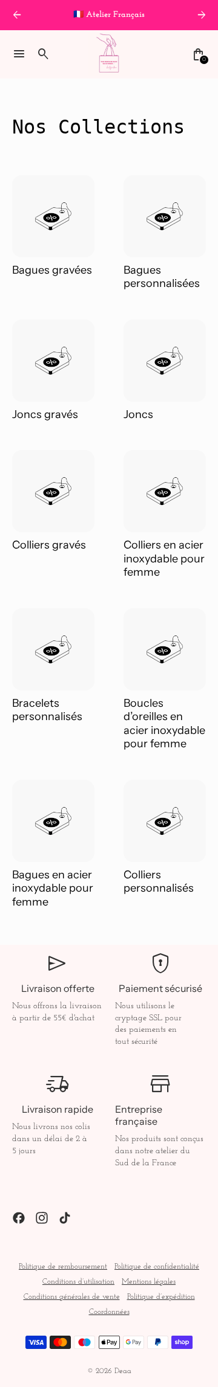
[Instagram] (41, 1217)
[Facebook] (18, 1217)
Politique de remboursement (63, 1266)
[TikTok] (64, 1217)
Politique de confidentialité (156, 1266)
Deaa (122, 1371)
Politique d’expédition (161, 1297)
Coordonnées (109, 1312)
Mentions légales (149, 1282)
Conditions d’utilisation (78, 1282)
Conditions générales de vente (72, 1297)
